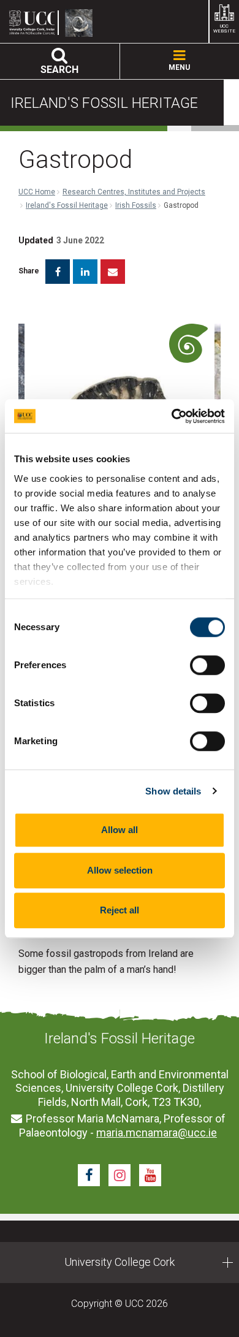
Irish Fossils (135, 205)
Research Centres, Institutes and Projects (134, 192)
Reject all (119, 910)
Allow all (119, 830)
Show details (173, 791)
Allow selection (120, 870)
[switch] (207, 665)
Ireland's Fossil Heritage (67, 205)
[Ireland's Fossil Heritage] (82, 23)
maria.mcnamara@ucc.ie (156, 1132)
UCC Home (36, 192)
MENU (179, 67)
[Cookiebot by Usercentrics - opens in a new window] (172, 416)
